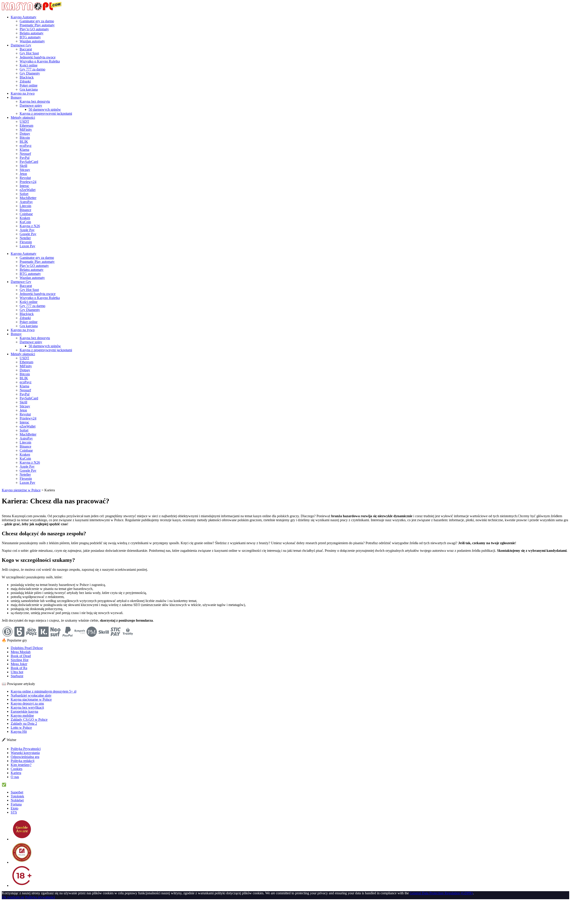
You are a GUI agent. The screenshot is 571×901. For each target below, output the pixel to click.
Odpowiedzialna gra (25, 757)
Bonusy (16, 97)
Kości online (28, 65)
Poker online (28, 85)
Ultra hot (17, 672)
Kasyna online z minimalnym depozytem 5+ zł (43, 691)
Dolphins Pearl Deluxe (27, 648)
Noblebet (17, 800)
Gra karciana (29, 89)
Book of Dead (21, 656)
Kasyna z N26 (30, 226)
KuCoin (25, 222)
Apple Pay (27, 230)
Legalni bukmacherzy (22, 785)
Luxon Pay (27, 246)
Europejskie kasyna (24, 711)
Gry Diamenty (30, 73)
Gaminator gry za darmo (37, 21)
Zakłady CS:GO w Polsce (29, 719)
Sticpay (25, 170)
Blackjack (27, 77)
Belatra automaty (31, 33)
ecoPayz (25, 145)
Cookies (16, 769)
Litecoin (25, 206)
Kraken (25, 218)
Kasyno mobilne (22, 715)
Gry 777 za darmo (32, 69)
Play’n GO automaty (34, 29)
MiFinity (26, 129)
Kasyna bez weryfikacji (27, 707)
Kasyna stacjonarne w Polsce (31, 699)
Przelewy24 (28, 182)
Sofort (24, 194)
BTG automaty (30, 37)
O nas (15, 777)
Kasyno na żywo (23, 93)
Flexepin (26, 242)
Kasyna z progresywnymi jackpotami (46, 113)
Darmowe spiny (31, 105)
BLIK (24, 141)
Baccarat (26, 49)
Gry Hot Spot (29, 53)
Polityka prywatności (40, 897)
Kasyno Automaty (23, 17)
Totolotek (17, 796)
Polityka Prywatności (26, 749)
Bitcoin (25, 137)
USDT (24, 121)
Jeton (23, 174)
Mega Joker (19, 664)
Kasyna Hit (19, 731)
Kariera (16, 773)
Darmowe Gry (21, 45)
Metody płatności (23, 117)
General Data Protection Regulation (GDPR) (441, 893)
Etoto (14, 808)
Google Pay (28, 234)
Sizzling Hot (19, 660)
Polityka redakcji (22, 761)
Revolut (25, 178)
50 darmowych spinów (45, 109)
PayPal (24, 158)
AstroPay (26, 202)
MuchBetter (28, 198)
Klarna (24, 150)
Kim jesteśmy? (21, 765)
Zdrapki (25, 81)
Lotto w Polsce (21, 727)
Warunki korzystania (25, 753)
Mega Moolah (21, 652)
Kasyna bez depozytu (35, 101)
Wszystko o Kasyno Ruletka (40, 61)
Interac (24, 186)
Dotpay (25, 133)
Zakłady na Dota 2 (24, 723)
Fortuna (16, 804)
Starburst (17, 676)
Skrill (23, 166)
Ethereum (26, 125)
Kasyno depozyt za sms (27, 703)
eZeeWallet (27, 190)
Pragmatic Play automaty (37, 25)
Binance (25, 210)
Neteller (25, 238)
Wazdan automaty (32, 41)
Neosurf (25, 154)
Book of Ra (19, 668)
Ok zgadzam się (13, 897)
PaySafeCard (29, 162)
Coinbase (26, 214)
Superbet (17, 792)
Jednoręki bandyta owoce (38, 57)
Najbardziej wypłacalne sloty (31, 695)
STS (14, 812)
